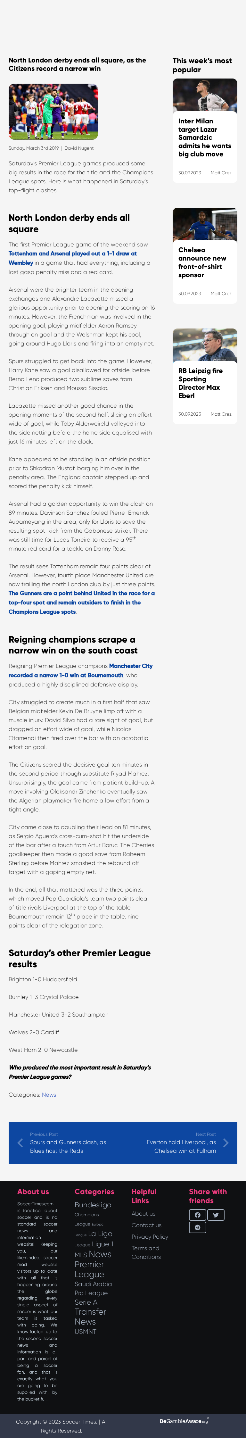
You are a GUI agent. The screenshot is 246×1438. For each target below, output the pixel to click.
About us (143, 1213)
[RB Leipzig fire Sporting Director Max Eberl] (205, 384)
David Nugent (79, 148)
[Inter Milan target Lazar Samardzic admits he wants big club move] (205, 139)
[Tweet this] (216, 1215)
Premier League (89, 1269)
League (82, 1245)
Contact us (146, 1225)
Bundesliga (93, 1205)
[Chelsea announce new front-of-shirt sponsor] (205, 264)
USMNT (85, 1331)
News (49, 1095)
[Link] (205, 577)
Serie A (86, 1302)
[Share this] (197, 1215)
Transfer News (90, 1317)
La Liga (100, 1233)
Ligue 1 (102, 1244)
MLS (81, 1255)
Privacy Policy (150, 1237)
